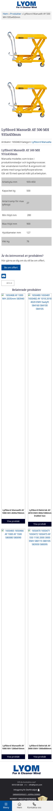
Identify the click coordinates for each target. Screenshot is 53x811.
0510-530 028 (17, 784)
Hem (5, 13)
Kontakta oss (34, 807)
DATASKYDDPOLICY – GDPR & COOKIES (26, 794)
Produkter (15, 13)
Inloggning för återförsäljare (26, 789)
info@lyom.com (35, 784)
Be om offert (11, 267)
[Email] (3, 276)
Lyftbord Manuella (41, 142)
